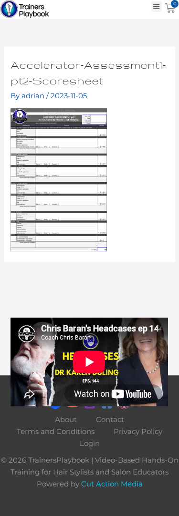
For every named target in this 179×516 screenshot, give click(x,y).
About (66, 419)
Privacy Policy (138, 431)
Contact (110, 419)
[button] (156, 6)
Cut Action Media (112, 484)
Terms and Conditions (56, 431)
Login (90, 443)
